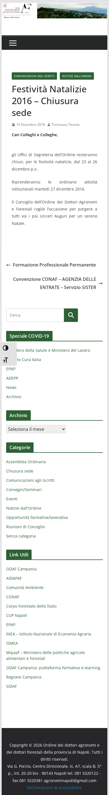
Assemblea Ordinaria (26, 461)
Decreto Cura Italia (23, 359)
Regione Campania (23, 677)
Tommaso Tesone (66, 124)
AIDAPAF (14, 578)
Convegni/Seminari (24, 489)
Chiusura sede (19, 471)
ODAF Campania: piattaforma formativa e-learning (53, 667)
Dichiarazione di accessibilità (54, 787)
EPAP (10, 368)
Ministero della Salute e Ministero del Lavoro (48, 350)
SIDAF (11, 686)
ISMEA (12, 643)
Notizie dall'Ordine (77, 76)
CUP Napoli (16, 615)
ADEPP (12, 378)
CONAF (12, 596)
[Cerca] (71, 315)
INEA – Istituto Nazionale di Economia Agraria (48, 634)
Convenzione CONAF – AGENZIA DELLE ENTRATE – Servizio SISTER (54, 283)
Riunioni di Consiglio (25, 526)
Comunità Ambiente (25, 587)
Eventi (12, 498)
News (11, 387)
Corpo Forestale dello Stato (31, 606)
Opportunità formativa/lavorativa (37, 517)
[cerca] (35, 315)
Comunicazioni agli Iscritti (34, 76)
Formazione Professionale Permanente (54, 265)
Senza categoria (21, 536)
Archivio (13, 396)
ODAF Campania (21, 569)
